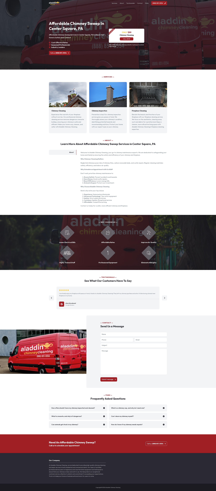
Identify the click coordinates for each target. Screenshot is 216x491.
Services (114, 3)
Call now (126, 39)
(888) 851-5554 (157, 3)
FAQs (147, 3)
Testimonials (130, 3)
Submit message (107, 379)
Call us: (58, 53)
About (122, 3)
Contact (140, 3)
